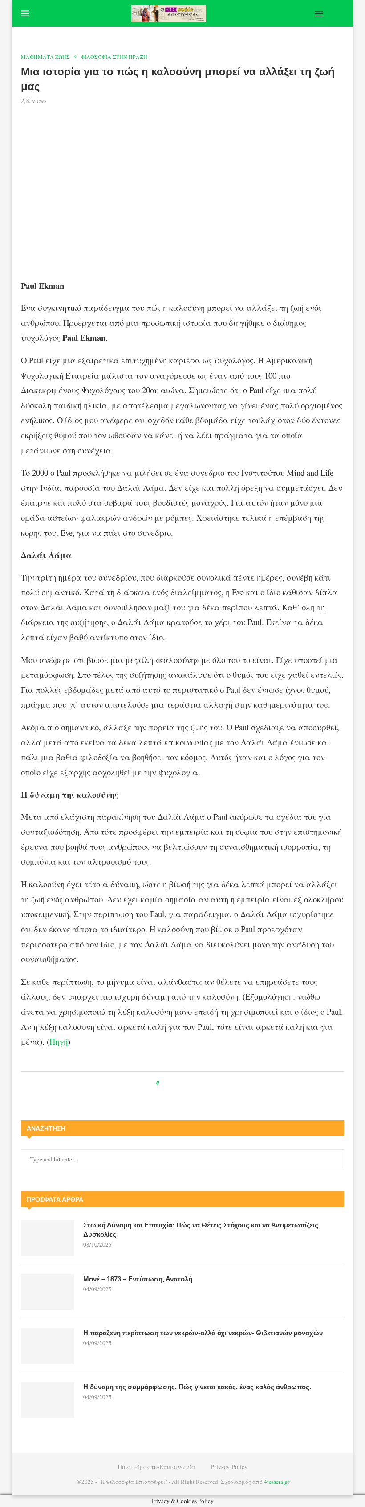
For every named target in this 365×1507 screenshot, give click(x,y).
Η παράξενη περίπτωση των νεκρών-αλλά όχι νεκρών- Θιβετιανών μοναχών (203, 1333)
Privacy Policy (229, 1466)
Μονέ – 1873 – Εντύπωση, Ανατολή (137, 1279)
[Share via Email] (203, 1083)
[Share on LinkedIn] (194, 1083)
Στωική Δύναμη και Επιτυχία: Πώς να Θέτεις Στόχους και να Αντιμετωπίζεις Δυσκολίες (200, 1229)
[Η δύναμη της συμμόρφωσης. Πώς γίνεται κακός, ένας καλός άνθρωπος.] (47, 1400)
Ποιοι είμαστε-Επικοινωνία (156, 1466)
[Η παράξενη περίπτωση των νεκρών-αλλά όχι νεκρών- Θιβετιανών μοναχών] (47, 1346)
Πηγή (58, 1041)
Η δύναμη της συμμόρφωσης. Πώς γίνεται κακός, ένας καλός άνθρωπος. (197, 1387)
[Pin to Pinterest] (186, 1083)
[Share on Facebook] (174, 1083)
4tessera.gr (276, 1482)
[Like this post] (164, 1083)
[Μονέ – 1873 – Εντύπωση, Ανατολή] (47, 1292)
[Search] (339, 13)
